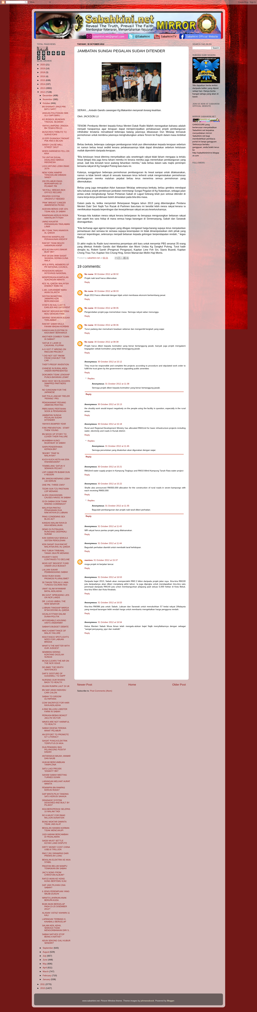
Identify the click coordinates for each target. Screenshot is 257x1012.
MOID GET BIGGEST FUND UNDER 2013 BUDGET (55, 564)
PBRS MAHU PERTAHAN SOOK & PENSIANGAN (54, 410)
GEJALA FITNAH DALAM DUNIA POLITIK (54, 615)
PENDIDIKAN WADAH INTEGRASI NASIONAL (54, 272)
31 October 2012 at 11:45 (117, 446)
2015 (43, 80)
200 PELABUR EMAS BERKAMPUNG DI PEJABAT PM (52, 183)
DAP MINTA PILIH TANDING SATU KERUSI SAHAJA (55, 795)
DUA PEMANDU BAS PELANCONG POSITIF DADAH (54, 749)
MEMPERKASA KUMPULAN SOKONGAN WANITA (55, 278)
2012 (43, 92)
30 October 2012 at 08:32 (106, 274)
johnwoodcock (147, 1001)
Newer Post (84, 684)
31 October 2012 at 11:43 (110, 526)
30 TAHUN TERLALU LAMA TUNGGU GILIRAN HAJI (55, 583)
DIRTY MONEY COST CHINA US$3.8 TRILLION (56, 848)
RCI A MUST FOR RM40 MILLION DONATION (53, 816)
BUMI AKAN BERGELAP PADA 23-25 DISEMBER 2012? (54, 906)
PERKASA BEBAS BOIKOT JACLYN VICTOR (54, 716)
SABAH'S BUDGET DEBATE (55, 627)
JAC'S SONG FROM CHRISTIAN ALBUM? (53, 873)
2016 (43, 76)
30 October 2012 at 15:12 (110, 362)
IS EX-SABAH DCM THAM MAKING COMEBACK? (54, 502)
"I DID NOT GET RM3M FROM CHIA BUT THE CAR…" (53, 358)
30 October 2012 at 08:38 (106, 342)
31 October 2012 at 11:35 (117, 506)
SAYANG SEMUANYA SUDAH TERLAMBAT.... (56, 319)
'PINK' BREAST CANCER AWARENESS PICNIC (54, 204)
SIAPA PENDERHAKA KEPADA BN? (52, 448)
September (48, 948)
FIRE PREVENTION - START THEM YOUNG (55, 429)
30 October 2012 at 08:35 (106, 308)
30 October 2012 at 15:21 (110, 467)
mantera (88, 560)
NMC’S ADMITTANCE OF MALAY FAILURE (54, 632)
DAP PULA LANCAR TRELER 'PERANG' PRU (56, 397)
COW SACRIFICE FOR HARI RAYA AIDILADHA (55, 704)
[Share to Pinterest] (127, 258)
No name (88, 274)
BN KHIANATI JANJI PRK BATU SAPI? (54, 108)
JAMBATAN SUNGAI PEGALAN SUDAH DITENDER (52, 417)
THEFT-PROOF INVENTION (55, 364)
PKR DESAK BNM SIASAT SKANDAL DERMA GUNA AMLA (55, 258)
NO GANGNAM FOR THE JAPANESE (54, 391)
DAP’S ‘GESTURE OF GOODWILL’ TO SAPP (53, 674)
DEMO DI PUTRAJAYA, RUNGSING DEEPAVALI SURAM (54, 531)
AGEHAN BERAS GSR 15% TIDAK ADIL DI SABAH (55, 210)
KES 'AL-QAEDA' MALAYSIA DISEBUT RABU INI (55, 284)
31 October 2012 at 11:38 (117, 384)
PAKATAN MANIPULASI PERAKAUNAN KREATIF (55, 238)
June (45, 960)
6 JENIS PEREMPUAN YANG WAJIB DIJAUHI (55, 892)
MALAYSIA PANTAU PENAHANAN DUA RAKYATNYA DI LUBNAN (55, 510)
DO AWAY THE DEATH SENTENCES (52, 668)
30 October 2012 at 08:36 (106, 325)
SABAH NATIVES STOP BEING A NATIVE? (53, 935)
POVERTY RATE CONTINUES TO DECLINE (56, 558)
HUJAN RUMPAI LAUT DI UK (55, 686)
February (47, 975)
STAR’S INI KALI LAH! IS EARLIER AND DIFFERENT (56, 306)
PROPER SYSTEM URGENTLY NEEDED (53, 197)
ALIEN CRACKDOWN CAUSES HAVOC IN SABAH (56, 496)
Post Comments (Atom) (101, 691)
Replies (91, 378)
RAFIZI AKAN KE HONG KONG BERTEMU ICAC (54, 880)
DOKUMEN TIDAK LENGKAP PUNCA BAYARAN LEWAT (56, 376)
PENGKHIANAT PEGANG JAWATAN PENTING (54, 403)
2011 (42, 984)
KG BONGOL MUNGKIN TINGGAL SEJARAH (53, 120)
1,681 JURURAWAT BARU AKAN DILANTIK (54, 291)
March (46, 971)
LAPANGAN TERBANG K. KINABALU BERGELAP (54, 920)
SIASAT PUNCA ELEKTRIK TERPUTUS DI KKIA (54, 742)
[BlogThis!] (118, 258)
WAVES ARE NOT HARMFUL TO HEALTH (55, 723)
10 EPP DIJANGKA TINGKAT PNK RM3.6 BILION (55, 139)
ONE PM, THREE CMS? (53, 485)
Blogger (170, 1001)
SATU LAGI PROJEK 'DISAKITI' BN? (52, 770)
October (47, 103)
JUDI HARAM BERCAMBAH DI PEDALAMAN (55, 835)
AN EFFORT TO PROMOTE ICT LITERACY (55, 735)
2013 (43, 88)
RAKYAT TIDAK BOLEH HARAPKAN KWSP (53, 244)
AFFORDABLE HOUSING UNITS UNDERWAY (54, 621)
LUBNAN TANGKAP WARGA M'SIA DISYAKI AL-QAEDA (55, 609)
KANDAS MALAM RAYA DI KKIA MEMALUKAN (54, 524)
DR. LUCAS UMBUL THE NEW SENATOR (54, 602)
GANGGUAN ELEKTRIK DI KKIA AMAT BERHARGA (54, 331)
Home (132, 684)
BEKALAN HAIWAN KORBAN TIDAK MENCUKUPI (55, 829)
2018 (43, 72)
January (47, 979)
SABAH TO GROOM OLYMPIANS (51, 697)
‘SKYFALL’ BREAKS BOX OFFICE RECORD (53, 191)
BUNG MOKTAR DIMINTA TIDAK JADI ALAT (54, 823)
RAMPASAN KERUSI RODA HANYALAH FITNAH (55, 216)
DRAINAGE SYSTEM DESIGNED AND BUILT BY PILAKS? (55, 802)
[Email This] (116, 258)
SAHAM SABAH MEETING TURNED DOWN (54, 776)
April (45, 968)
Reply (87, 282)
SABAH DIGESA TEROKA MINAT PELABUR (54, 729)
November (48, 99)
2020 (43, 65)
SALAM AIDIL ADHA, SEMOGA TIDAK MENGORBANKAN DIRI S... (56, 927)
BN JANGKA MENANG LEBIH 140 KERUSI (56, 480)
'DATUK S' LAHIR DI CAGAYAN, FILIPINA (53, 344)
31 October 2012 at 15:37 (106, 560)
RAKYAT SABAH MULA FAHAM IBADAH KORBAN (55, 325)
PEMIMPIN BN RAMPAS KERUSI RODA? (53, 789)
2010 (43, 988)
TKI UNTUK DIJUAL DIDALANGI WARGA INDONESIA (53, 159)
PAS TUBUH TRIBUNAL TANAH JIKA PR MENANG (55, 552)
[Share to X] (121, 258)
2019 (43, 68)
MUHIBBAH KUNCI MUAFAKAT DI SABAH (53, 441)
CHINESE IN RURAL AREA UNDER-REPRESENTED (55, 369)
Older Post (179, 684)
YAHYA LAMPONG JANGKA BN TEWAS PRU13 (55, 127)
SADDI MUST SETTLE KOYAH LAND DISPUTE (54, 842)
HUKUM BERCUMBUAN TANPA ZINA (53, 763)
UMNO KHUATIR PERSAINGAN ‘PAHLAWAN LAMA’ (56, 224)
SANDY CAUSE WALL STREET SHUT (52, 146)
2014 (43, 84)
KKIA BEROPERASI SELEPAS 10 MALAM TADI (56, 810)
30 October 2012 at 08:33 (106, 291)
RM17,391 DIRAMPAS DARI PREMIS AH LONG (55, 854)
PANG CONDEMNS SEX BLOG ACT (53, 518)
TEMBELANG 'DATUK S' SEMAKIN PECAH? (53, 467)
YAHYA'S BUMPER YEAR (54, 424)
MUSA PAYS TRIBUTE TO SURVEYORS (54, 133)
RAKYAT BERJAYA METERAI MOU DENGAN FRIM (55, 312)
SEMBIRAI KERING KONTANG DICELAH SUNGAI (53, 654)
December (48, 95)
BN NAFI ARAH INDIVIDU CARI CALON (54, 691)
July (45, 956)
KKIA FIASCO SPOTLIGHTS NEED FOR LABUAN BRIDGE (55, 639)
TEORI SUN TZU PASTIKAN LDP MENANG (55, 490)
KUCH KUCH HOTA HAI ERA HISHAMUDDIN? (55, 460)
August (46, 952)
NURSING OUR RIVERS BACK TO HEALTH (53, 681)
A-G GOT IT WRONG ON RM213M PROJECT (54, 350)
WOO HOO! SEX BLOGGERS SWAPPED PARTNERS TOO (56, 383)
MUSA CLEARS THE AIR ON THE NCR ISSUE (55, 662)
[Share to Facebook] (124, 258)
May (45, 964)
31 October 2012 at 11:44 (110, 543)
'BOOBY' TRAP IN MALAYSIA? (50, 454)
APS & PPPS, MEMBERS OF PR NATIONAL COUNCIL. (55, 266)
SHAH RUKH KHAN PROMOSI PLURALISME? (55, 577)
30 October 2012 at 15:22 (110, 484)
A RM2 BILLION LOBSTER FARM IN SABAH (54, 710)
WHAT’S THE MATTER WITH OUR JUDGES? (56, 647)
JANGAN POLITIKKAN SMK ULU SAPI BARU (55, 114)
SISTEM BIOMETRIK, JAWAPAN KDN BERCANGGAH (52, 298)
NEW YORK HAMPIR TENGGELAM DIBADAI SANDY (54, 175)
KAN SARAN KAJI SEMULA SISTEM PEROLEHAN (55, 539)
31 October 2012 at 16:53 (110, 577)
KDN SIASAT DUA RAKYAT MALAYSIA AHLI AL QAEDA (56, 545)
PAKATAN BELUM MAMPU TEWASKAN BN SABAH (54, 867)
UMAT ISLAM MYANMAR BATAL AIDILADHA (54, 590)
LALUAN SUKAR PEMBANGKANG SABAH (55, 571)
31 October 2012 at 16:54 (110, 622)
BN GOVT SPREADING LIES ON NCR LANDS (55, 596)
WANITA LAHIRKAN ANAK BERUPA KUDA (54, 899)
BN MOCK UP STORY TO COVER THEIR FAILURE (55, 435)
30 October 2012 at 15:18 (110, 424)
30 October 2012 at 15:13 (110, 404)
